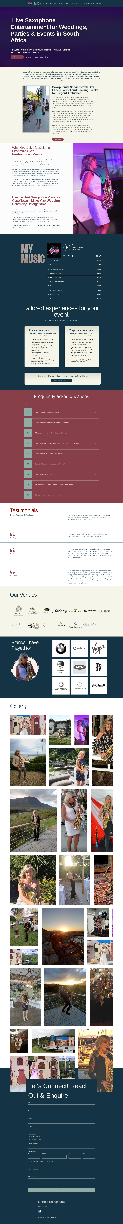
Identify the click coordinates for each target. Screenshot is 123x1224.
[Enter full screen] (47, 130)
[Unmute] (28, 130)
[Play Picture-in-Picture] (44, 130)
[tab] (29, 403)
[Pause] (25, 130)
